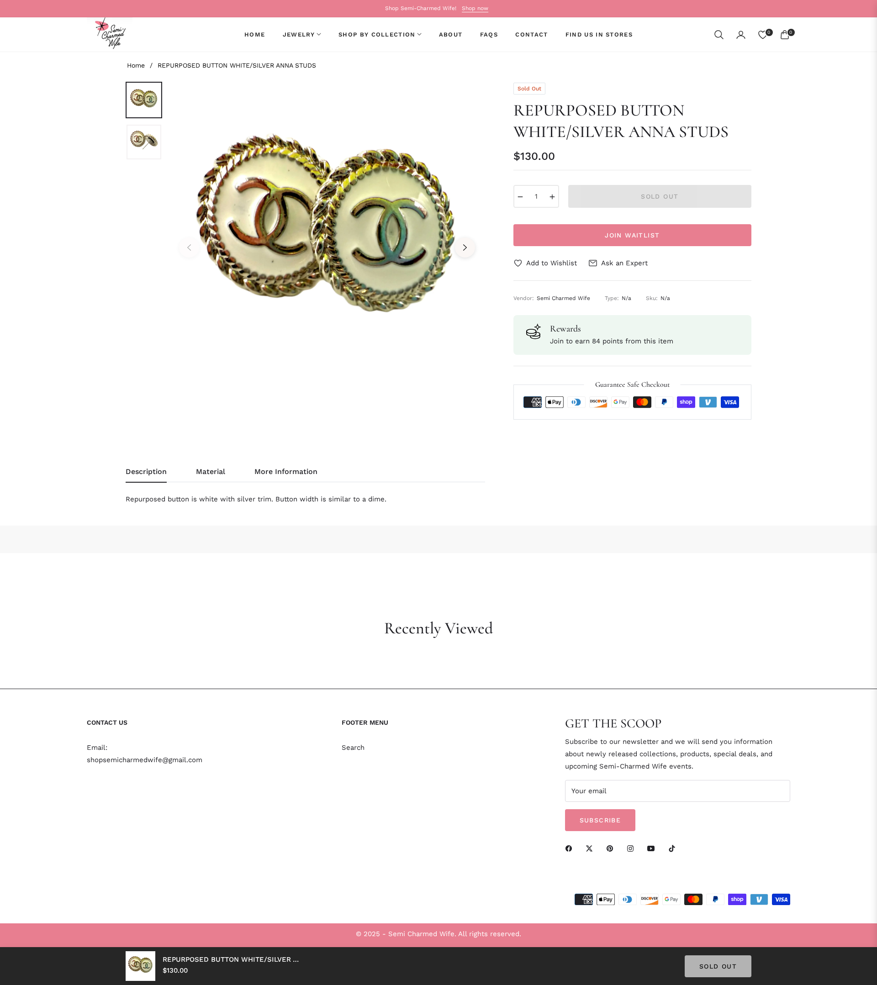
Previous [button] (189, 247)
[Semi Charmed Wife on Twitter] (591, 848)
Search (353, 747)
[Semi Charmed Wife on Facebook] (571, 848)
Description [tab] (146, 471)
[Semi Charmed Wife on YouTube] (653, 848)
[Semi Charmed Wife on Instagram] (633, 848)
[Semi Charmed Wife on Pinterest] (612, 848)
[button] (719, 34)
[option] (327, 241)
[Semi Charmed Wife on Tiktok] (674, 848)
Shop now (475, 8)
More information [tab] (285, 471)
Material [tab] (210, 471)
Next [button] (465, 247)
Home (136, 65)
